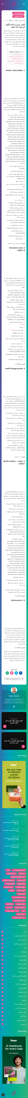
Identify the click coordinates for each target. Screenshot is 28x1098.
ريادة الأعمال (9, 904)
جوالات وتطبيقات (18, 16)
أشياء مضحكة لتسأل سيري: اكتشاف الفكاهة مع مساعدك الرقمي (11, 839)
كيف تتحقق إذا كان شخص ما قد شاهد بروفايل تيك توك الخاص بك (11, 854)
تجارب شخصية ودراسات (19, 897)
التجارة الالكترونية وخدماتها (18, 877)
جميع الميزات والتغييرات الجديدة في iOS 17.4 (10, 831)
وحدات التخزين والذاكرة (19, 917)
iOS (20, 243)
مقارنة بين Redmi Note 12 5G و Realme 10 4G (11, 846)
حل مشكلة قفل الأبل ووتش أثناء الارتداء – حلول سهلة (10, 823)
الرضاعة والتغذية (9, 887)
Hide (21, 52)
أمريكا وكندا (22, 873)
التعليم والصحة (21, 883)
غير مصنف (9, 907)
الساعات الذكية (21, 890)
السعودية (11, 890)
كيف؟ (23, 911)
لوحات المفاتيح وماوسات (12, 911)
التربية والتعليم (21, 880)
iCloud (12, 330)
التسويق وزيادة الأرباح (8, 880)
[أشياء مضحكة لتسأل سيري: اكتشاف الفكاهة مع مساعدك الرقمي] (23, 839)
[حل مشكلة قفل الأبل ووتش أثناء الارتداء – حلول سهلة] (23, 823)
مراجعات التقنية (21, 914)
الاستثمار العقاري (11, 873)
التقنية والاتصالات (18, 13)
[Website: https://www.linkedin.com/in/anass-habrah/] (14, 706)
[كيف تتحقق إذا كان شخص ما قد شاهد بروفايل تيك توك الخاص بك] (23, 854)
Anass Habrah (14, 696)
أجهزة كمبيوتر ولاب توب (19, 870)
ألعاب (8, 870)
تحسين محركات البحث (19, 900)
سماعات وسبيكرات (20, 907)
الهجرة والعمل (21, 894)
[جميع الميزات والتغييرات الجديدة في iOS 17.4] (23, 831)
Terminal (22, 324)
